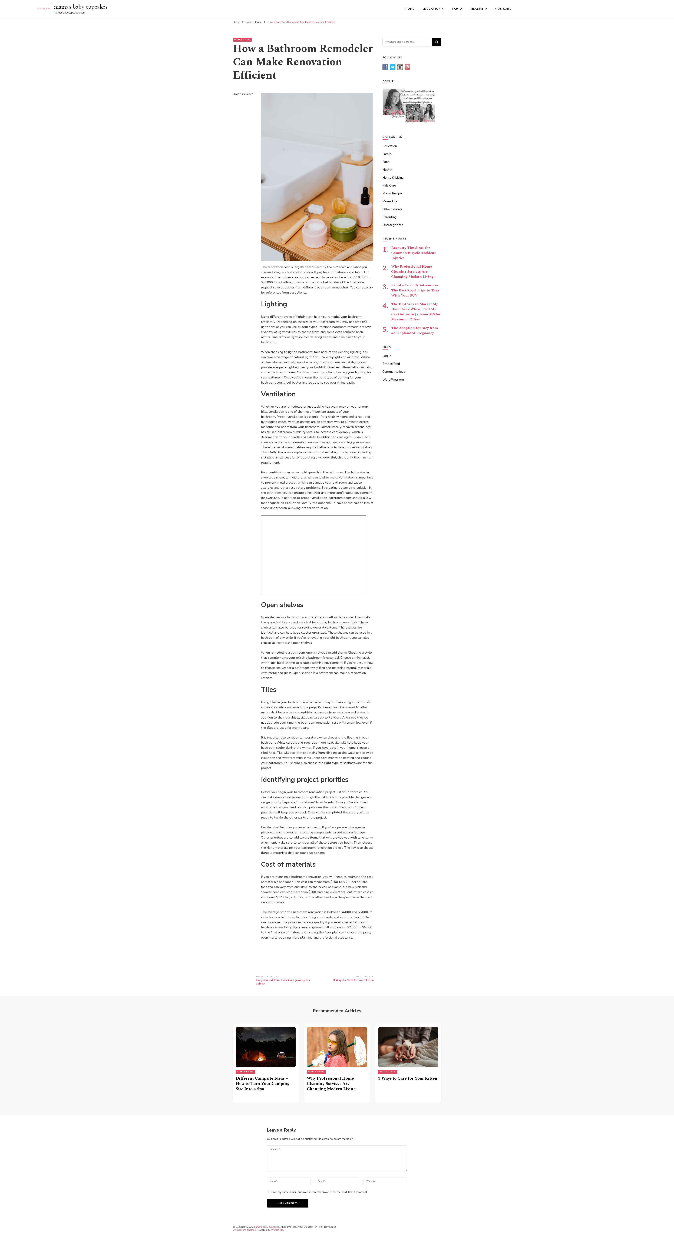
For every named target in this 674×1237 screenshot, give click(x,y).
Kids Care (503, 9)
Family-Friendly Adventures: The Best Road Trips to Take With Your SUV (415, 290)
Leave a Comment (244, 94)
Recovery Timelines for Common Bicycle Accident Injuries (413, 253)
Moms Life (389, 201)
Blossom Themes (246, 1230)
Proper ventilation (290, 417)
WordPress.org (393, 379)
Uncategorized (393, 225)
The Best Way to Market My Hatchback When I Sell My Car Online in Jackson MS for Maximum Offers (416, 311)
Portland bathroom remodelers (341, 327)
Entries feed (391, 364)
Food (386, 162)
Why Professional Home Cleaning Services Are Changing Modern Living (412, 271)
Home (409, 9)
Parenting (389, 217)
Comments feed (393, 372)
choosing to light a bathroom (291, 352)
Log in (386, 356)
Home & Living (242, 39)
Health (477, 9)
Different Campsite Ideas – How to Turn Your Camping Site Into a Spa (262, 1083)
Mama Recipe (392, 193)
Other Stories (392, 209)
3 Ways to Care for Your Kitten (407, 1078)
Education (431, 9)
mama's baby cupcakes (80, 6)
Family (457, 9)
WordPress (277, 1230)
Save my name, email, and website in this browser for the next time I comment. (319, 1192)
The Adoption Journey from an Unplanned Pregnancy (414, 330)
